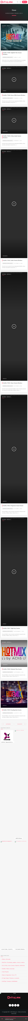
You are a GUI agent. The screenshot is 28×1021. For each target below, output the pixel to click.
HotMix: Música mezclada (8, 968)
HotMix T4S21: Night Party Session (11, 628)
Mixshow (5, 255)
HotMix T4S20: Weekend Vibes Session (12, 669)
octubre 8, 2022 (18, 386)
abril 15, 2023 (17, 57)
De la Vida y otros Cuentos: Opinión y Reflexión (13, 965)
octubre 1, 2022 (18, 508)
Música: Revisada (6, 959)
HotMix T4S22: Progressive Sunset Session (13, 505)
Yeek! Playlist (5, 971)
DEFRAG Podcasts (7, 57)
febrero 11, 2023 (18, 98)
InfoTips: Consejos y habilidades (9, 981)
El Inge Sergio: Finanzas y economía (10, 978)
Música (5, 378)
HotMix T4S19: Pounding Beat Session (12, 710)
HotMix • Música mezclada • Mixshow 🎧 (7, 25)
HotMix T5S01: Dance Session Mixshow (12, 383)
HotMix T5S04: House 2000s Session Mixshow (14, 95)
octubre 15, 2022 (18, 263)
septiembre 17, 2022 (19, 631)
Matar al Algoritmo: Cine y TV (9, 975)
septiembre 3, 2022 (18, 672)
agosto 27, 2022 (18, 713)
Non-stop (5, 131)
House (4, 48)
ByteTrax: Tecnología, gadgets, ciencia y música (13, 962)
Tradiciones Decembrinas (10, 1018)
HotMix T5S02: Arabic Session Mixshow (12, 260)
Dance (4, 90)
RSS (24, 2)
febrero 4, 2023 (18, 140)
